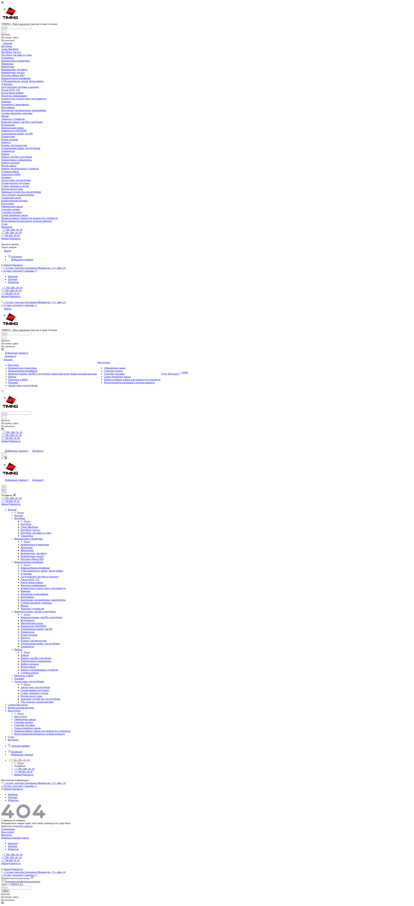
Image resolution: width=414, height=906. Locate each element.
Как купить (20, 716)
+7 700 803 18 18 (10, 235)
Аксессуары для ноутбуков (35, 687)
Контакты (6, 834)
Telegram (12, 279)
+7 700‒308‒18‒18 (12, 229)
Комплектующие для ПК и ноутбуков (41, 617)
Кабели (25, 655)
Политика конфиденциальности (22, 881)
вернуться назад (10, 826)
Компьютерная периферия (35, 567)
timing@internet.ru (11, 238)
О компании (8, 829)
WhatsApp (13, 282)
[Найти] (4, 31)
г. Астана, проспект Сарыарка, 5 (19, 270)
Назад (20, 512)
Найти (5, 891)
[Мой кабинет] (2, 447)
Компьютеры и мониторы (35, 544)
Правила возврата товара (15, 837)
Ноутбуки (26, 524)
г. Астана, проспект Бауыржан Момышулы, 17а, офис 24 (34, 268)
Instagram (13, 276)
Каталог (18, 515)
